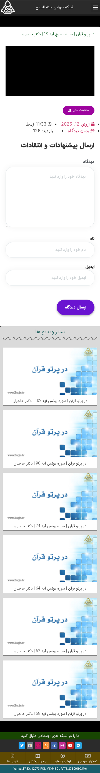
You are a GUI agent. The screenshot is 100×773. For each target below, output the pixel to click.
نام (91, 238)
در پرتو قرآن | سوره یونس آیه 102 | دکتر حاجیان (50, 401)
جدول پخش (37, 761)
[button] (95, 7)
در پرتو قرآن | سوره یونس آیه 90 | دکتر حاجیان (50, 463)
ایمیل (89, 266)
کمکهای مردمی (87, 761)
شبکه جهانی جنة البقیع (55, 7)
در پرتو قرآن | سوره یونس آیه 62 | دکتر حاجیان (50, 651)
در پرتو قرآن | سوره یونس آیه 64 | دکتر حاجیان (50, 588)
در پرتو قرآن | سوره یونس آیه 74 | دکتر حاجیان (50, 526)
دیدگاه (88, 162)
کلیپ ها (12, 761)
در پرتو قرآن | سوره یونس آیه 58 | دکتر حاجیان (50, 714)
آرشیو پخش (63, 761)
